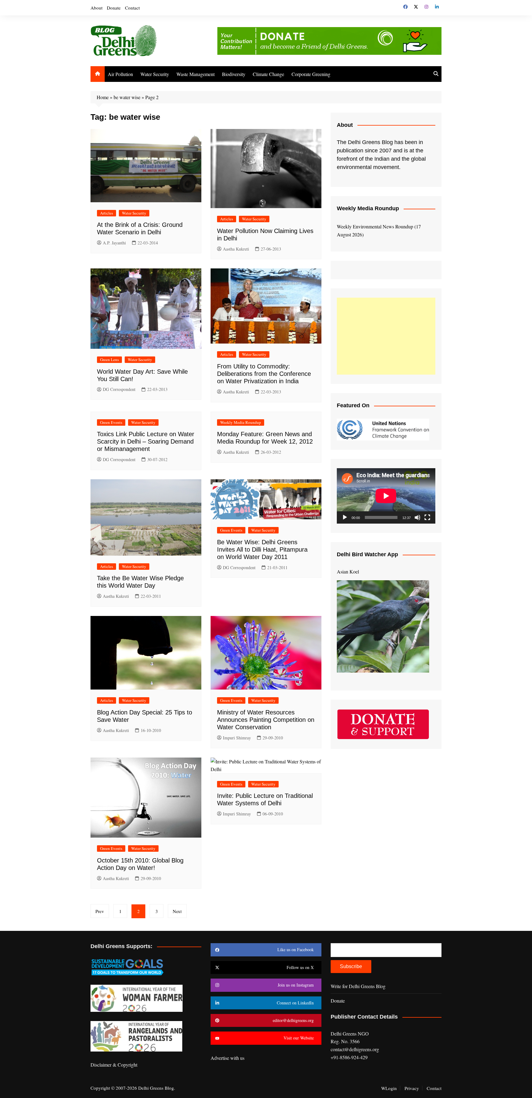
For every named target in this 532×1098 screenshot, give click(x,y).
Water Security (154, 74)
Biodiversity (233, 74)
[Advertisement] (386, 336)
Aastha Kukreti (236, 249)
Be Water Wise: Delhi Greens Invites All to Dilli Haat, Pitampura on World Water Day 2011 (262, 549)
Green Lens (109, 359)
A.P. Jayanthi (114, 243)
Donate (114, 8)
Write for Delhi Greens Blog (358, 986)
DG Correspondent (119, 389)
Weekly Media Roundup (240, 422)
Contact (132, 8)
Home (103, 97)
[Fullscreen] (427, 517)
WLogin (389, 1088)
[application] (386, 496)
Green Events (111, 422)
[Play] (345, 517)
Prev (99, 911)
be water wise (127, 97)
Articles (106, 213)
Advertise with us (227, 1058)
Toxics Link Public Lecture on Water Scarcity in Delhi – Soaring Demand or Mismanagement (145, 441)
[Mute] (417, 517)
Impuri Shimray (237, 738)
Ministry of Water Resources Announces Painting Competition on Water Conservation (265, 719)
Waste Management (195, 74)
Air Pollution (120, 74)
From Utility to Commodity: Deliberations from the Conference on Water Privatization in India (264, 373)
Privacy (412, 1088)
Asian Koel (348, 571)
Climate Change (268, 74)
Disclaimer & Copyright (114, 1064)
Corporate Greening (311, 74)
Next (177, 911)
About (97, 8)
